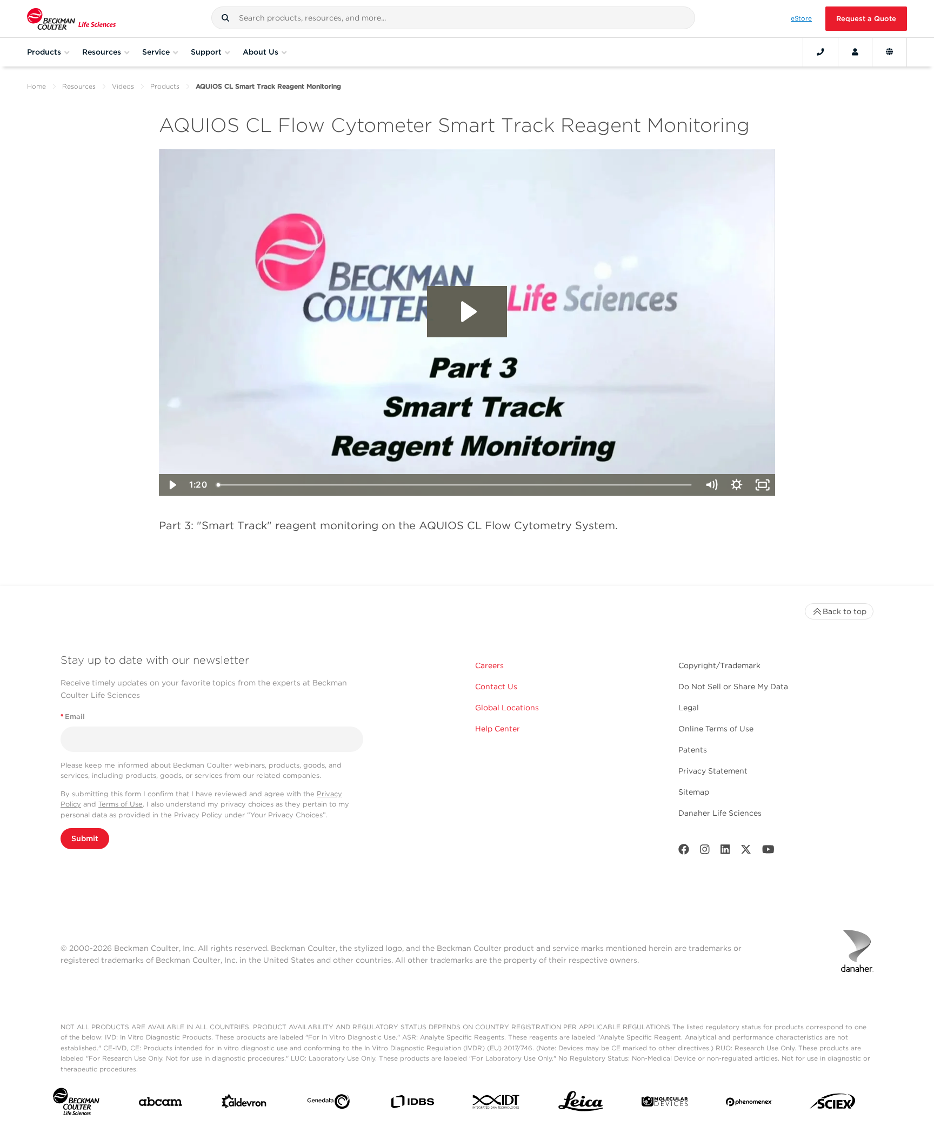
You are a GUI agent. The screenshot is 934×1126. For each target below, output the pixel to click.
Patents (692, 749)
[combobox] (453, 18)
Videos (123, 86)
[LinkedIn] (725, 852)
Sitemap (693, 792)
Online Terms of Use (715, 728)
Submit (84, 838)
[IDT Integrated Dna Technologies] (496, 1104)
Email (73, 716)
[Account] (855, 52)
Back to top (844, 611)
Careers (489, 665)
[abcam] (160, 1104)
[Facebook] (683, 852)
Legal (688, 707)
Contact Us (496, 686)
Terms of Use (120, 804)
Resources (79, 86)
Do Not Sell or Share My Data (733, 686)
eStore (801, 18)
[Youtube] (768, 852)
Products (164, 86)
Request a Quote (866, 19)
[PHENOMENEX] (749, 1104)
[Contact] (820, 52)
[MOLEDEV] (665, 1103)
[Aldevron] (244, 1103)
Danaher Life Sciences (720, 813)
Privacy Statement (713, 771)
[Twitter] (745, 852)
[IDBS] (412, 1104)
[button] (225, 18)
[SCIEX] (833, 1104)
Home (36, 86)
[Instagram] (705, 852)
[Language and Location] (889, 52)
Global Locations (507, 707)
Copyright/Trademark (719, 665)
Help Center (497, 728)
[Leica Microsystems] (581, 1104)
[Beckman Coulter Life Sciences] (71, 18)
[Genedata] (328, 1104)
